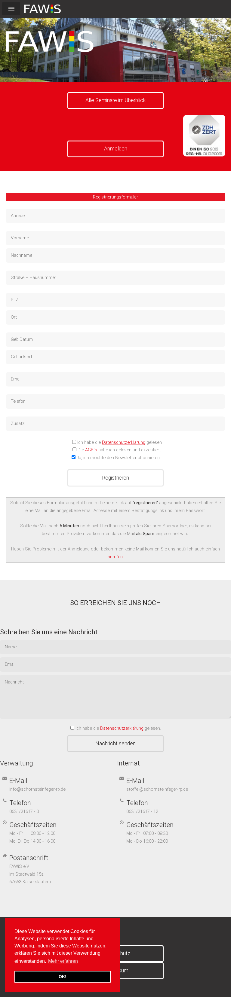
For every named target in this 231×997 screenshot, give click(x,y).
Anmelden (115, 149)
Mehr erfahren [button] (63, 961)
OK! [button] (62, 976)
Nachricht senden (115, 744)
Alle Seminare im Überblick (115, 100)
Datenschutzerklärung (123, 442)
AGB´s (91, 450)
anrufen (115, 556)
